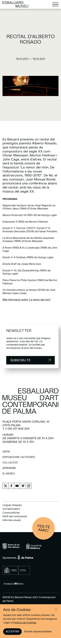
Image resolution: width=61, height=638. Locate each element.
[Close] (56, 609)
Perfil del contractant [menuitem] (15, 516)
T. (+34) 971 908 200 (16, 428)
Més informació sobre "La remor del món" (27, 299)
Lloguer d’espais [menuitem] (12, 505)
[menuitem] (6, 452)
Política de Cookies (24, 622)
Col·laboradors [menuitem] (11, 508)
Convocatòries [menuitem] (11, 512)
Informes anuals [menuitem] (12, 520)
